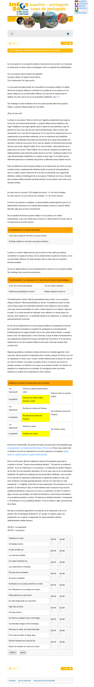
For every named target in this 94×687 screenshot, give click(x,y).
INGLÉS (82, 6)
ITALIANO (83, 8)
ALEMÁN (82, 1)
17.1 (58, 97)
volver (14, 43)
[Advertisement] (84, 52)
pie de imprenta (24, 681)
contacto (12, 681)
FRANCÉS (83, 4)
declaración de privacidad (44, 681)
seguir (66, 43)
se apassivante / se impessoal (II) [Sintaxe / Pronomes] (29, 448)
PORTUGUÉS (81, 13)
